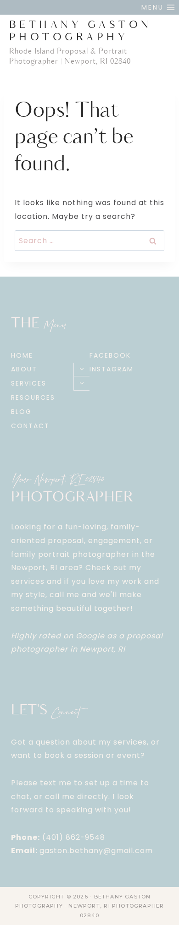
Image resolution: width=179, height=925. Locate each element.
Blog (21, 411)
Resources (33, 397)
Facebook (110, 355)
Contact (30, 425)
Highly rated (36, 636)
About (24, 369)
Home (22, 355)
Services (28, 383)
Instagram (112, 369)
